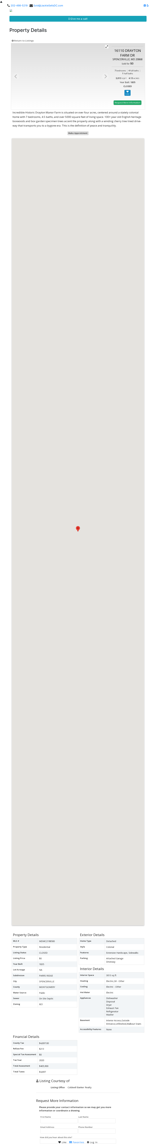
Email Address (47, 1127)
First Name (45, 1116)
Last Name (83, 1116)
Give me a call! (78, 18)
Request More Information (127, 102)
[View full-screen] (107, 46)
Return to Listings (24, 40)
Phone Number (85, 1127)
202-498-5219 (19, 5)
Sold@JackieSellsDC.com (48, 5)
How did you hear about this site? (56, 1137)
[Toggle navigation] (150, 11)
